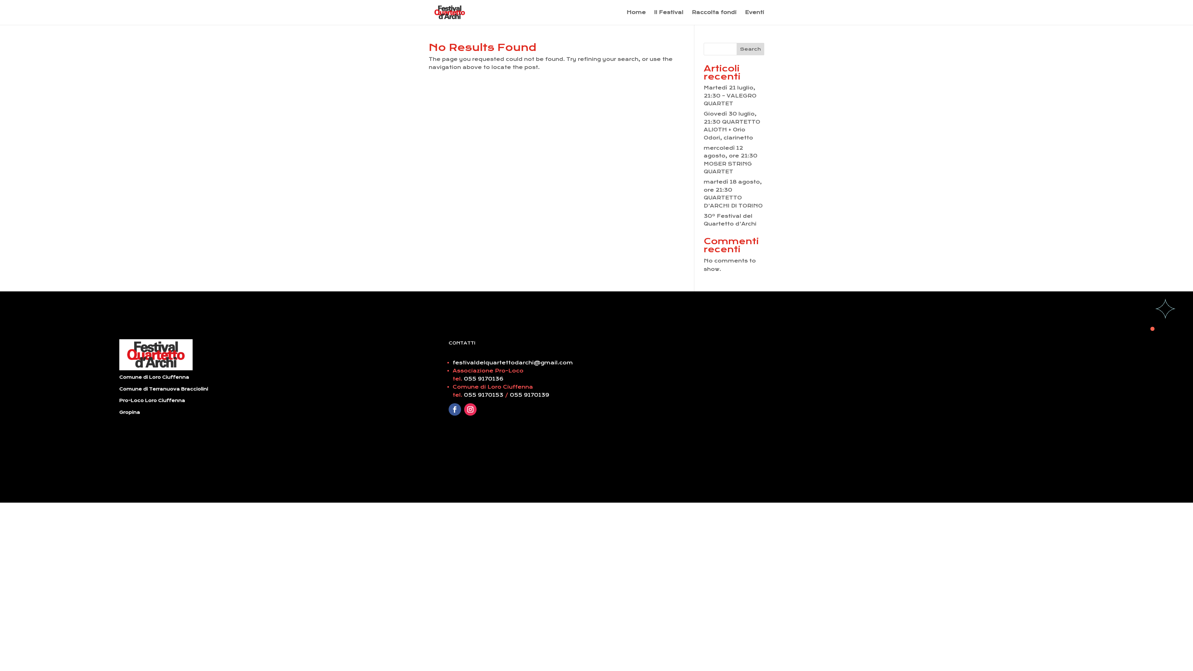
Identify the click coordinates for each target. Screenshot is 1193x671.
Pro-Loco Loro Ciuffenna (152, 400)
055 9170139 (529, 395)
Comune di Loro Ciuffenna (154, 377)
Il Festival (668, 12)
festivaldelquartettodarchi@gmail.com (513, 363)
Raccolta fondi (714, 12)
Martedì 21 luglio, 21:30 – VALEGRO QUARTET (730, 96)
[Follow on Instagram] (470, 409)
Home (636, 12)
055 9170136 (484, 379)
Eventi (754, 12)
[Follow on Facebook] (455, 409)
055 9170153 (484, 395)
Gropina (129, 412)
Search (750, 49)
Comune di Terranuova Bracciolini (163, 388)
